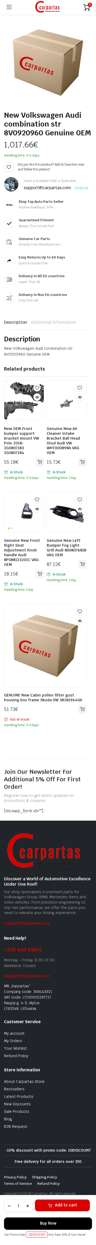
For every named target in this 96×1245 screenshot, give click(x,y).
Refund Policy (16, 1055)
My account (14, 1033)
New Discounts (17, 1104)
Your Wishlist (15, 1048)
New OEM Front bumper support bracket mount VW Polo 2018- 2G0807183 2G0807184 (21, 440)
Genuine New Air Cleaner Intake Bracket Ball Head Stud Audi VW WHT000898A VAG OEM (63, 440)
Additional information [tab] (53, 322)
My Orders (13, 1040)
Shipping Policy (44, 1177)
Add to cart (66, 1205)
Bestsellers (14, 1089)
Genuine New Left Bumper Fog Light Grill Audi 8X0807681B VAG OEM (66, 547)
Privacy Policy (15, 1177)
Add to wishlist (9, 167)
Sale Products (16, 1111)
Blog (8, 1119)
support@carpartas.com (27, 923)
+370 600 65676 (23, 950)
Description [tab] (15, 322)
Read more (82, 709)
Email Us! (81, 188)
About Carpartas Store (24, 1081)
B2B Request (15, 1126)
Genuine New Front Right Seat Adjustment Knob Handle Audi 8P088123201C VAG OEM (22, 552)
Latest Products (18, 1096)
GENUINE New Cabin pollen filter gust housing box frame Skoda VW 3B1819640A (43, 697)
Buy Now (48, 1223)
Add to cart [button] (39, 462)
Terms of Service (18, 1183)
